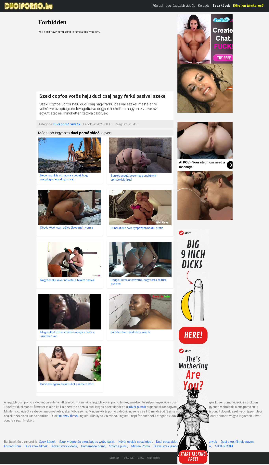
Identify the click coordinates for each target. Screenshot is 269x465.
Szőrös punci (118, 446)
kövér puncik (137, 407)
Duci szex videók (168, 442)
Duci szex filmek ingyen (237, 442)
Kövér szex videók (64, 446)
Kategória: (45, 124)
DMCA (141, 458)
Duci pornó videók (66, 124)
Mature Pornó (140, 446)
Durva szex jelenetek (168, 446)
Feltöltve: (89, 124)
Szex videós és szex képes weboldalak (87, 442)
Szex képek (221, 5)
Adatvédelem (153, 458)
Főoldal (157, 5)
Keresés (204, 5)
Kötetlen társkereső (248, 5)
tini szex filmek (68, 416)
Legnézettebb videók (180, 5)
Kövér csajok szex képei (135, 442)
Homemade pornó (93, 446)
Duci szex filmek (36, 446)
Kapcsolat (114, 458)
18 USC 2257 (128, 458)
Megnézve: (123, 124)
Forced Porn (12, 446)
